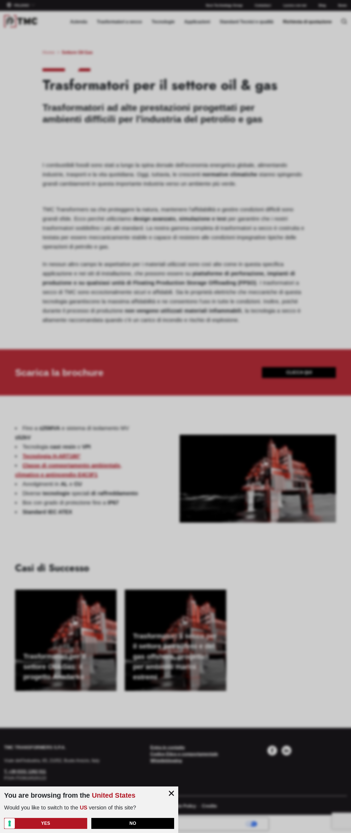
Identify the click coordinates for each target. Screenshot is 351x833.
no (132, 823)
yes (45, 823)
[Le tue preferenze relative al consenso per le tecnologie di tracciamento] (9, 823)
